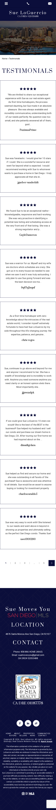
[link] (27, 3)
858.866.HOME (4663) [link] (32, 651)
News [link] (32, 736)
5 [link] (44, 563)
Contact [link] (42, 736)
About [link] (17, 733)
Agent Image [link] (46, 741)
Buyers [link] (12, 736)
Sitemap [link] (7, 741)
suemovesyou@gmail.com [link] (31, 655)
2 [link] (15, 563)
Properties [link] (29, 733)
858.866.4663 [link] (22, 782)
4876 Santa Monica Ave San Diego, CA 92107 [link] (28, 634)
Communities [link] (44, 733)
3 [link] (24, 563)
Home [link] (8, 733)
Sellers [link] (23, 736)
